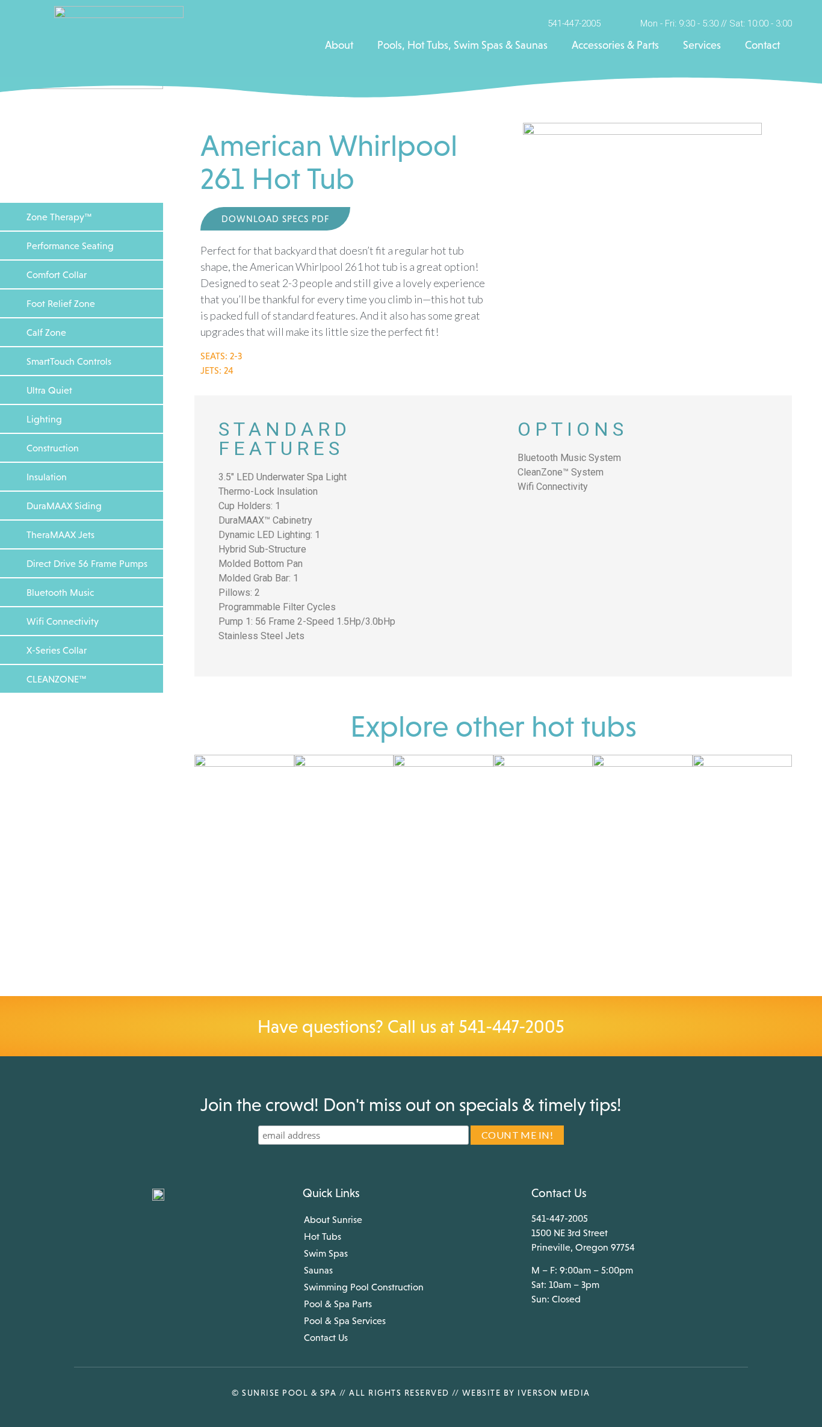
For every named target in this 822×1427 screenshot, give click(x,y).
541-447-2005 (511, 1026)
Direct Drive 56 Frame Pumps (86, 563)
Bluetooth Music (60, 592)
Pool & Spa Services (345, 1320)
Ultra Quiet (49, 390)
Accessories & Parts (615, 45)
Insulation (46, 476)
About (339, 45)
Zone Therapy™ (58, 216)
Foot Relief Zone (60, 303)
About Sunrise (333, 1219)
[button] (81, 217)
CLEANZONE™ (56, 678)
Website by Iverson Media (526, 1393)
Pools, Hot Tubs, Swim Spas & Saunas (462, 45)
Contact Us (326, 1337)
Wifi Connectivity (62, 621)
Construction (52, 447)
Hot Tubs (322, 1236)
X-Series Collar (56, 650)
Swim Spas (326, 1253)
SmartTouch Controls (68, 361)
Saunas (318, 1269)
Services (702, 45)
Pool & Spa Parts (338, 1303)
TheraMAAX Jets (60, 534)
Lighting (44, 418)
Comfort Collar (56, 274)
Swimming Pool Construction (364, 1286)
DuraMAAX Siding (64, 505)
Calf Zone (46, 332)
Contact (762, 45)
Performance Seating (70, 245)
